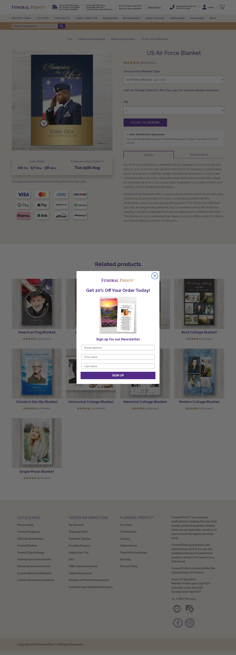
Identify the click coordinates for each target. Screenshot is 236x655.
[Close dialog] (155, 276)
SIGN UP (118, 375)
